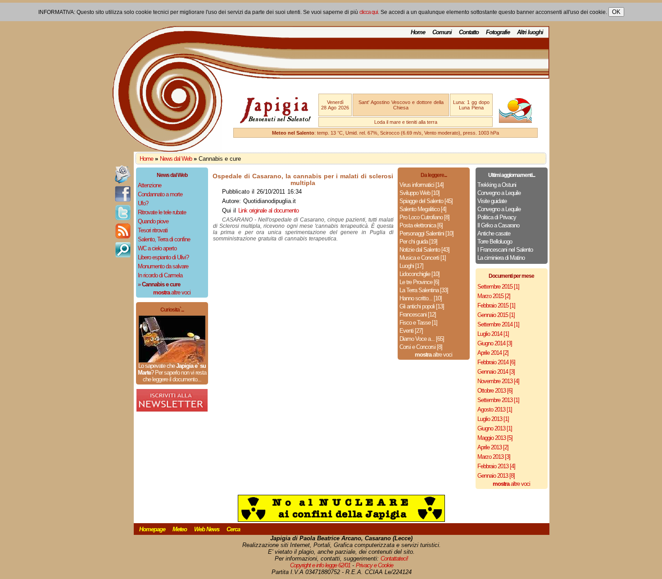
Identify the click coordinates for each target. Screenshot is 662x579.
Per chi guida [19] (418, 241)
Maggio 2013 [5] (494, 437)
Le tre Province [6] (419, 282)
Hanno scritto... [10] (420, 298)
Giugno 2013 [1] (494, 428)
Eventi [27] (411, 330)
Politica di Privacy (496, 217)
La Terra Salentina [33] (423, 290)
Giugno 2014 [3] (494, 343)
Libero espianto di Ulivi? (163, 257)
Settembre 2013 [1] (498, 400)
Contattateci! (394, 558)
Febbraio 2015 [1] (496, 305)
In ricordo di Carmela (160, 275)
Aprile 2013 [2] (492, 447)
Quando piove (153, 221)
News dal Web (176, 158)
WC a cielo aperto (157, 248)
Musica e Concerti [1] (422, 257)
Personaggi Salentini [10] (426, 233)
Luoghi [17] (411, 265)
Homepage (152, 529)
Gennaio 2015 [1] (496, 315)
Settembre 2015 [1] (498, 286)
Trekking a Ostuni (496, 184)
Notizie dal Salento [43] (424, 249)
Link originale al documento (268, 210)
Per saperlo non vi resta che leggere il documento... (174, 376)
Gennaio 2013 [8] (496, 475)
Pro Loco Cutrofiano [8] (424, 217)
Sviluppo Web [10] (419, 193)
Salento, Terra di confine (164, 239)
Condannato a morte (160, 194)
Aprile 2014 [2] (492, 352)
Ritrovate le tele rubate (162, 212)
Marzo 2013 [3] (493, 456)
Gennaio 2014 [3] (496, 371)
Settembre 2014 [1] (498, 324)
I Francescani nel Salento (505, 249)
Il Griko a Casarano (498, 225)
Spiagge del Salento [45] (426, 201)
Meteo (179, 529)
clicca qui (368, 12)
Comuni (442, 32)
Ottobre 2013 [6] (494, 390)
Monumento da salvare (163, 266)
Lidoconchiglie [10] (419, 274)
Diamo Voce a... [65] (421, 338)
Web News (206, 529)
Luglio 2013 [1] (493, 419)
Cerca (233, 529)
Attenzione (149, 185)
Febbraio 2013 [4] (496, 466)
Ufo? (143, 203)
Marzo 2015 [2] (493, 296)
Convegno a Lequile (499, 193)
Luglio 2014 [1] (493, 333)
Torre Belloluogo (494, 241)
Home (418, 32)
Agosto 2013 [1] (494, 409)
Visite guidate (492, 201)
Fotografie (498, 32)
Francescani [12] (417, 314)
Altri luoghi (530, 32)
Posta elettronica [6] (421, 225)
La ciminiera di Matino (501, 257)
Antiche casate (493, 233)
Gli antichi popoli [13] (421, 306)
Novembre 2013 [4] (498, 381)
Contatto (469, 32)
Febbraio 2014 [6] (496, 362)
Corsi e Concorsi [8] (420, 347)
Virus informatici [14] (421, 184)
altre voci (171, 292)
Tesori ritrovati (153, 230)
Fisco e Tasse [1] (418, 322)
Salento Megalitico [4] (422, 209)
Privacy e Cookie (374, 565)
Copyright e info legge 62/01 (320, 565)
